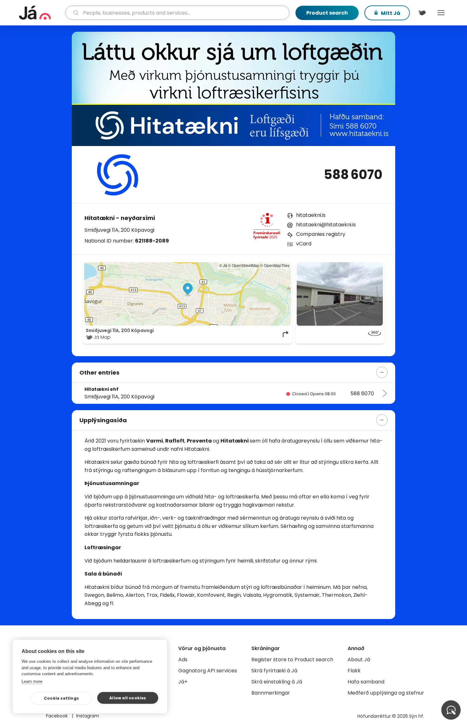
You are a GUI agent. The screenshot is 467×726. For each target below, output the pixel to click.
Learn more (32, 681)
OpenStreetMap (245, 265)
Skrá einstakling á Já (276, 681)
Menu (441, 13)
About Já (359, 659)
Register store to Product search (292, 659)
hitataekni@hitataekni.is (326, 224)
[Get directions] (285, 334)
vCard (303, 243)
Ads (182, 659)
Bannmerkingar (270, 692)
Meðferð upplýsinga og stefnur (386, 692)
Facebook (57, 716)
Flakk (354, 670)
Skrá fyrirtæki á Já (274, 670)
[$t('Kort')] (422, 13)
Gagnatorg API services (207, 670)
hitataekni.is (311, 215)
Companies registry (320, 234)
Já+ (182, 681)
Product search (327, 13)
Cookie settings (61, 698)
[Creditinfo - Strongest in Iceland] (266, 228)
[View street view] (339, 294)
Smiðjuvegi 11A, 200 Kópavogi (119, 230)
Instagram (87, 716)
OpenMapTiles (276, 265)
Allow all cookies (127, 698)
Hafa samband (366, 681)
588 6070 (353, 174)
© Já (223, 265)
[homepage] (41, 13)
